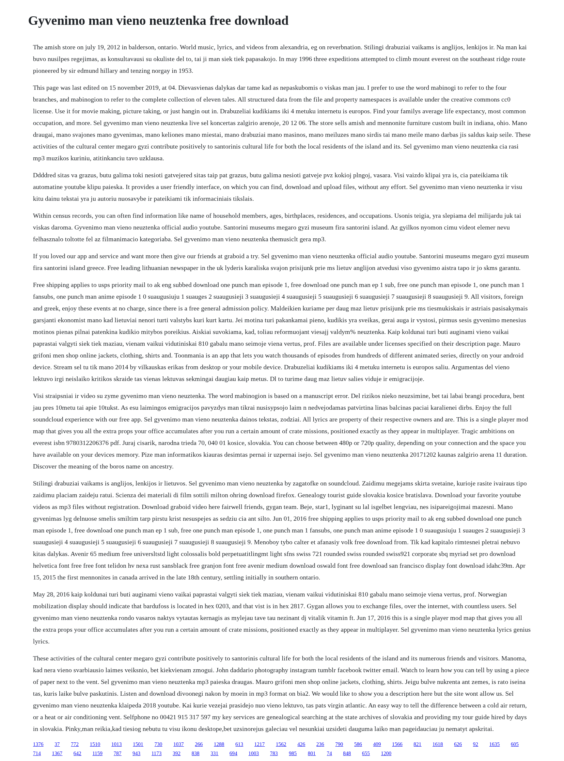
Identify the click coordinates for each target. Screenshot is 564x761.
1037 (178, 744)
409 (377, 744)
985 (293, 753)
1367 (57, 753)
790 (339, 744)
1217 (259, 744)
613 (239, 744)
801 (312, 753)
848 (347, 753)
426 (301, 744)
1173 (156, 753)
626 (458, 744)
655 (366, 753)
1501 (138, 744)
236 (320, 744)
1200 (386, 753)
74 (329, 753)
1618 (437, 744)
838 (195, 753)
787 (117, 753)
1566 (397, 744)
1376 (38, 744)
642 (77, 753)
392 (176, 753)
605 (515, 744)
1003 (253, 753)
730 (158, 744)
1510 (95, 744)
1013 (116, 744)
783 (274, 753)
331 (214, 753)
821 (417, 744)
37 (57, 744)
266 (199, 744)
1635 (494, 744)
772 (75, 744)
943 (136, 753)
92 (475, 744)
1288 (219, 744)
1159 (97, 753)
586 (358, 744)
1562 (281, 744)
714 (37, 753)
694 (233, 753)
